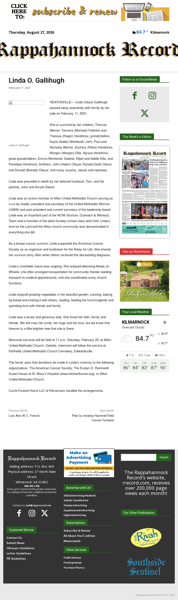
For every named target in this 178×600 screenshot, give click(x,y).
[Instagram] (152, 95)
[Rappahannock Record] (86, 51)
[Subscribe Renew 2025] (89, 11)
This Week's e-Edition (136, 136)
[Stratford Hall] (144, 281)
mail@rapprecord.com (38, 505)
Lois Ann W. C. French (24, 416)
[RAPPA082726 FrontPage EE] (144, 234)
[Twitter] (144, 113)
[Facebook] (134, 95)
